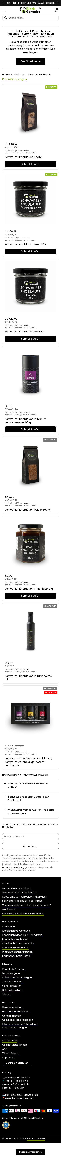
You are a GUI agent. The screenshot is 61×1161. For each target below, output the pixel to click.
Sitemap (7, 994)
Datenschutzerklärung (13, 867)
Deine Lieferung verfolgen (17, 977)
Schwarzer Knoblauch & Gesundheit (23, 913)
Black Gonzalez (36, 1138)
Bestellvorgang (11, 973)
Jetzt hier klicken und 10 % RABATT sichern (31, 3)
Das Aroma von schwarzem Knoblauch (24, 896)
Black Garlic (9, 909)
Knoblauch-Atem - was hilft (18, 943)
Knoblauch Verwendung (16, 930)
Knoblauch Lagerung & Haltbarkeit (22, 935)
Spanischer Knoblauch (15, 939)
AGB (4, 1049)
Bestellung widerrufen (30, 1152)
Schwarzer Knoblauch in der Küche (22, 901)
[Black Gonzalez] (30, 10)
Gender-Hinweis (11, 1015)
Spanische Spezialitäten (16, 956)
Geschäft (28, 1098)
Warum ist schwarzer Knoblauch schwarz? (26, 905)
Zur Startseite (30, 61)
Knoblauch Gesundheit (15, 947)
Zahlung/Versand (12, 981)
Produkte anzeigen (14, 79)
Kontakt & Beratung (13, 969)
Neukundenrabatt (12, 1007)
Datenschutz (9, 1040)
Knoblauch (8, 926)
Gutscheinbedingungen (15, 1011)
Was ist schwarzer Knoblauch (19, 892)
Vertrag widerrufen (17, 1062)
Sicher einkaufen (11, 985)
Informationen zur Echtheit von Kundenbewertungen (20, 1025)
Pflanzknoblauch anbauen (17, 951)
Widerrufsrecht (10, 1053)
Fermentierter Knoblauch (16, 888)
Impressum (8, 1057)
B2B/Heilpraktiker (12, 990)
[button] (56, 10)
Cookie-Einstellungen (14, 1045)
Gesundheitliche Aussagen (17, 1020)
